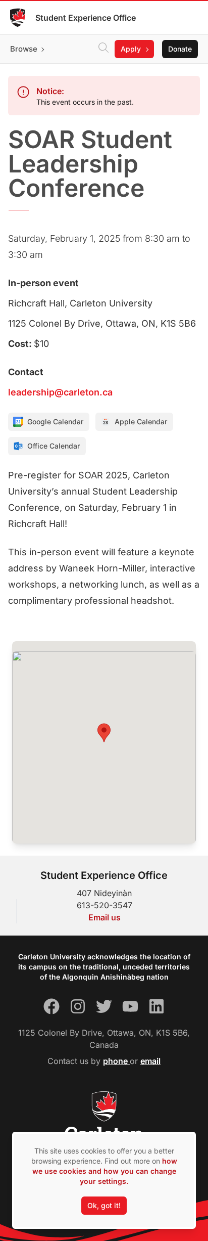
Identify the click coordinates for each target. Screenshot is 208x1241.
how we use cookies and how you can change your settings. (104, 1171)
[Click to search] (103, 49)
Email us (104, 917)
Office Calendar (53, 445)
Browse (23, 49)
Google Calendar (55, 421)
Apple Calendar (141, 421)
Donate (180, 49)
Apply (131, 49)
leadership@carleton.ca (60, 392)
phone (116, 1061)
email (150, 1061)
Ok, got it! (104, 1205)
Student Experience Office (85, 18)
